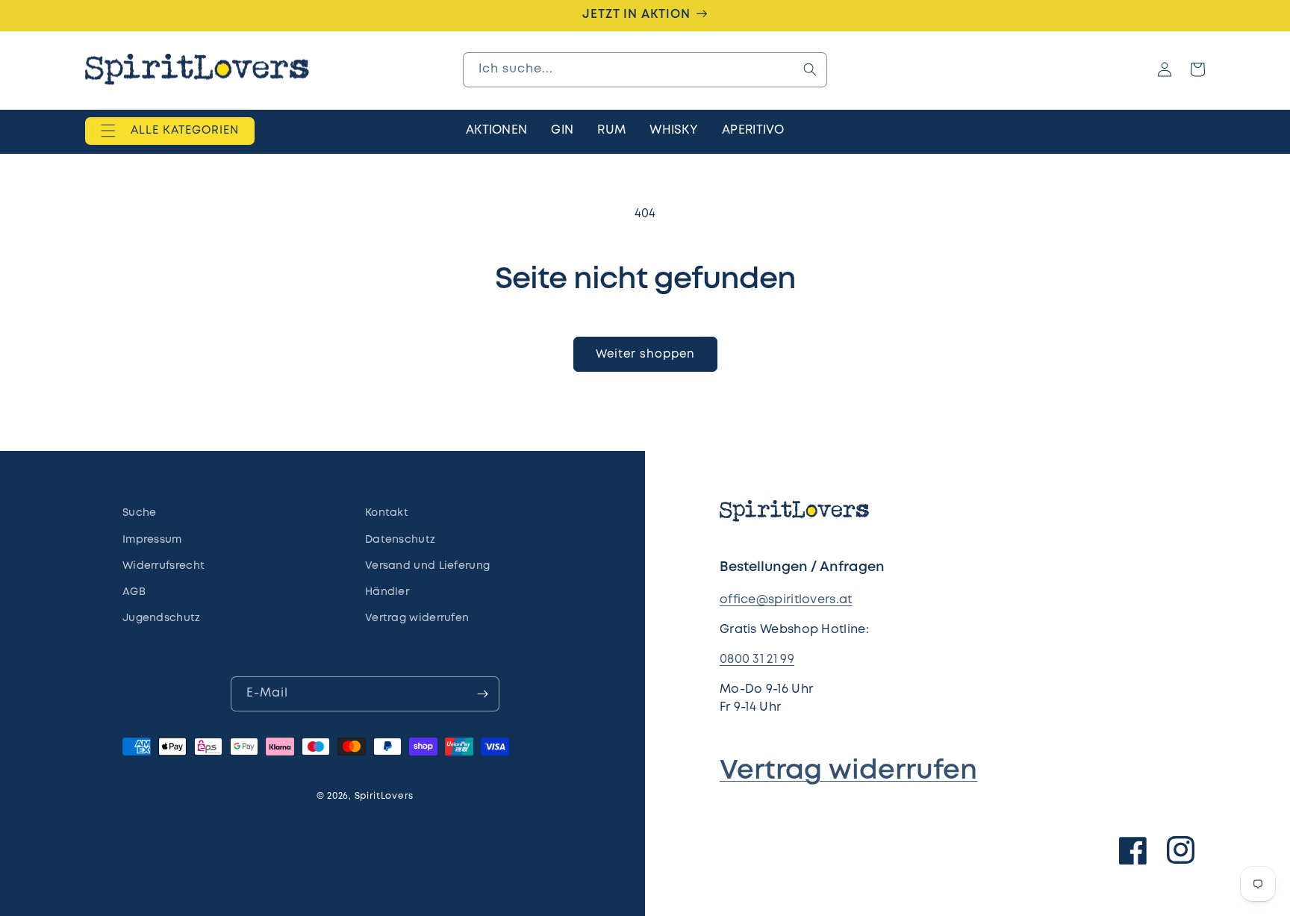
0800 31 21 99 (757, 659)
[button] (170, 130)
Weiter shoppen (645, 354)
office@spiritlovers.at (786, 599)
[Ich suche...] (810, 69)
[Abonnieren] (482, 693)
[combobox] (645, 70)
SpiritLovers (384, 796)
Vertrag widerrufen (848, 771)
